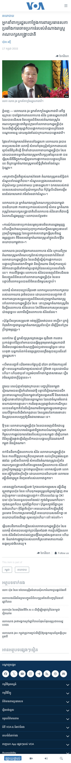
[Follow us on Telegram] (38, 673)
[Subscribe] (63, 673)
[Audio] (46, 758)
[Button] (62, 56)
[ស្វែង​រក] (61, 758)
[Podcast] (55, 673)
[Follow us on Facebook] (5, 673)
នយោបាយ (8, 15)
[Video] (31, 758)
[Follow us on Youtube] (22, 673)
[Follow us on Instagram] (30, 673)
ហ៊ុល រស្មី (6, 41)
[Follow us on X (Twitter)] (13, 673)
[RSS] (47, 673)
